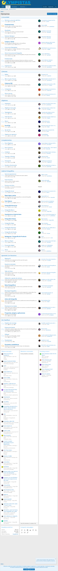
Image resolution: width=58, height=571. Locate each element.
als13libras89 (49, 43)
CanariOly (49, 61)
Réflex (6, 74)
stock (42, 236)
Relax (42, 232)
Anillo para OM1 (44, 156)
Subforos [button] (19, 44)
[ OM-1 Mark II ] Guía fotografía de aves (49, 265)
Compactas (8, 89)
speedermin (49, 336)
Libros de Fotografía (11, 299)
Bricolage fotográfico (10, 291)
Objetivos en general (10, 134)
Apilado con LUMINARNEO (47, 245)
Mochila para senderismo (46, 160)
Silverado (49, 32)
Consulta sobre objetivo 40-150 (47, 112)
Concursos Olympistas (11, 47)
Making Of (8, 258)
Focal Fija (7, 125)
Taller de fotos (9, 271)
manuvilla (48, 148)
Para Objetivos (9, 143)
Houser (48, 233)
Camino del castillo (45, 180)
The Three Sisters (8, 450)
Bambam (49, 181)
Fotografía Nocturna (11, 205)
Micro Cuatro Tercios (10, 79)
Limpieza (7, 152)
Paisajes (5, 359)
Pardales (6, 520)
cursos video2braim (45, 53)
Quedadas (8, 30)
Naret (47, 131)
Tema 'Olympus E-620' (47, 369)
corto (52, 237)
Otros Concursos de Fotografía (13, 53)
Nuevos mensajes (4, 9)
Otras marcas (8, 93)
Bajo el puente (44, 218)
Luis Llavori (48, 144)
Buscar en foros (12, 9)
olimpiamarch (49, 113)
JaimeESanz (51, 26)
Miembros (22, 6)
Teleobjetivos (8, 112)
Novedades (14, 6)
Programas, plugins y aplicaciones (15, 313)
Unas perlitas (7, 485)
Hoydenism (15, 534)
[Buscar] (56, 6)
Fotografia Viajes (9, 223)
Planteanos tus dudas (11, 306)
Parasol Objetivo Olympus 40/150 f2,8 (49, 143)
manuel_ (48, 95)
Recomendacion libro (45, 300)
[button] (18, 6)
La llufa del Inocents (45, 121)
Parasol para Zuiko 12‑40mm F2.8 (48, 108)
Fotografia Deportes (10, 227)
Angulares (8, 103)
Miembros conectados (27, 351)
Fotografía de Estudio (11, 232)
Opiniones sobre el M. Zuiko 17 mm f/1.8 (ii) (10, 504)
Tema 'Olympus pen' (47, 359)
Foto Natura (8, 201)
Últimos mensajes (6, 351)
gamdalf (49, 55)
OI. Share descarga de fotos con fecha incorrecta (10, 390)
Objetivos (4, 100)
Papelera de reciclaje (10, 323)
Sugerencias (8, 66)
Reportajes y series (10, 195)
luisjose (48, 118)
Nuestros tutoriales (10, 264)
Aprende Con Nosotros (8, 255)
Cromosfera (6, 462)
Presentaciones (9, 24)
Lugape (48, 49)
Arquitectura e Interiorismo (13, 214)
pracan (48, 157)
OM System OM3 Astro (46, 36)
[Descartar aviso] (55, 559)
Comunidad (5, 17)
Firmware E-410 (44, 74)
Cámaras (4, 71)
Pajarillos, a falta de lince (10, 383)
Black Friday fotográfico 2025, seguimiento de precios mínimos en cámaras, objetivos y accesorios (45, 560)
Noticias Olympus (9, 36)
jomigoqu (51, 315)
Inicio (3, 6)
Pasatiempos (8, 340)
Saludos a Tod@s (8, 456)
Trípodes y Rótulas (10, 156)
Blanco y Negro (9, 241)
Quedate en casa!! (45, 340)
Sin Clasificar (5, 320)
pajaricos (6, 494)
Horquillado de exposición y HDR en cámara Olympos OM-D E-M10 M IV (10, 408)
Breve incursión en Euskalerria (47, 201)
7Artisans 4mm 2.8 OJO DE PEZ (47, 130)
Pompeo (49, 109)
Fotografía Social (9, 191)
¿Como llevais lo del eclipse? (47, 285)
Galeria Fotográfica (7, 171)
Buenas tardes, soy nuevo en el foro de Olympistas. (11, 472)
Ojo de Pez (8, 130)
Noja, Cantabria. (44, 223)
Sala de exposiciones (10, 174)
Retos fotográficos (10, 285)
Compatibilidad (44, 134)
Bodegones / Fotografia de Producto (15, 236)
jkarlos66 (49, 38)
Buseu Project (44, 328)
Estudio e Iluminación (11, 165)
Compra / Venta (9, 41)
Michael (48, 294)
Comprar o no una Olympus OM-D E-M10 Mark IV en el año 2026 (10, 479)
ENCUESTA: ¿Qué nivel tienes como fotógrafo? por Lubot (11, 510)
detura (48, 122)
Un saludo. (6, 401)
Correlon (49, 260)
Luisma (47, 21)
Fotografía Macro (9, 210)
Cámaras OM (8, 83)
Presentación (7, 397)
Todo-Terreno (8, 117)
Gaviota (43, 249)
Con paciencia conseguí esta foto (48, 20)
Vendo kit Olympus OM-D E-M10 (48, 42)
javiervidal (49, 166)
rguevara (49, 75)
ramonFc (48, 273)
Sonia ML (49, 341)
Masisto (48, 229)
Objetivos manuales (10, 108)
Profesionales (8, 59)
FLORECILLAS (44, 210)
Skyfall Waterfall (7, 499)
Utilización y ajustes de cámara (13, 278)
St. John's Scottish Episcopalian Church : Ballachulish (9, 442)
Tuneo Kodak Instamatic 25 (47, 292)
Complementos (6, 140)
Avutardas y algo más (9, 421)
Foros (8, 6)
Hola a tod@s (44, 25)
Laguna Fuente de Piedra (10, 361)
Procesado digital (9, 245)
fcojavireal (49, 90)
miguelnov (49, 162)
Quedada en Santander (46, 31)
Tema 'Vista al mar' (46, 364)
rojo (5, 414)
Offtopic (7, 334)
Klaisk (48, 126)
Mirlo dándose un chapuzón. (11, 516)
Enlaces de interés (10, 327)
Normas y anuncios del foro (12, 20)
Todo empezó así (44, 205)
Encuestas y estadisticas (12, 344)
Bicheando (6, 466)
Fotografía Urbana (10, 219)
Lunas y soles (7, 430)
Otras (6, 250)
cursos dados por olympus (47, 60)
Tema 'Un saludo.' (46, 374)
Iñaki (48, 135)
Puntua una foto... (10, 185)
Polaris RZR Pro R (45, 196)
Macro (6, 121)
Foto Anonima (9, 179)
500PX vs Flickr (44, 174)
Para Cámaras (9, 147)
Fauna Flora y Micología (9, 363)
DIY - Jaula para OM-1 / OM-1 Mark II (49, 147)
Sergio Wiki (49, 211)
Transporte (8, 161)
